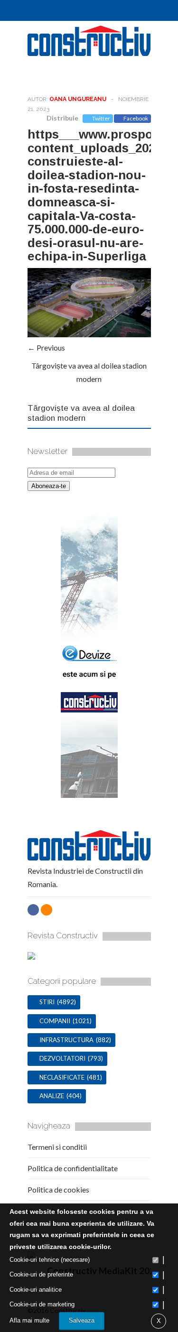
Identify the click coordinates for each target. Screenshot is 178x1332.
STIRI (47, 1002)
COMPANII (54, 1021)
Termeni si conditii (57, 1146)
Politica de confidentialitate (73, 1168)
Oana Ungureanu (77, 99)
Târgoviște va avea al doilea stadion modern (81, 413)
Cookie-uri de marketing (42, 1304)
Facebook (135, 118)
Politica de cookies (58, 1189)
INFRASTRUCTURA (66, 1040)
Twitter (101, 118)
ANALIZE (51, 1096)
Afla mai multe (29, 1320)
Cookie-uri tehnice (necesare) (49, 1259)
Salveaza (81, 1320)
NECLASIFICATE (61, 1077)
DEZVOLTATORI (62, 1058)
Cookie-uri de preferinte (41, 1274)
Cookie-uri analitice (35, 1289)
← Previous (46, 347)
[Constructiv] (89, 52)
